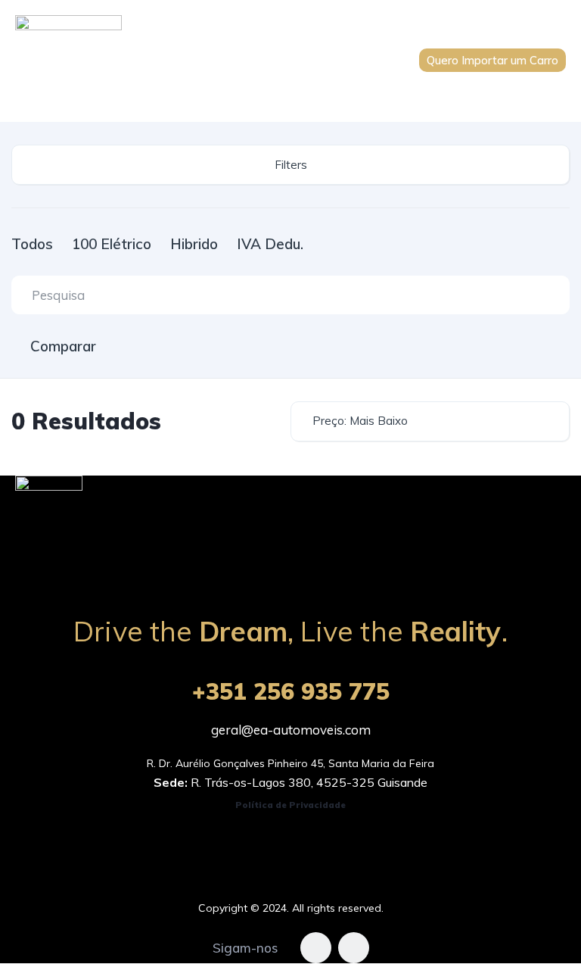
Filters (291, 165)
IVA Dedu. (270, 244)
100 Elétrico (111, 244)
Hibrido (194, 244)
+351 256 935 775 (291, 691)
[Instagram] (353, 947)
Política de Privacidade (290, 804)
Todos (32, 244)
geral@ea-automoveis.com (291, 730)
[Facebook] (315, 947)
